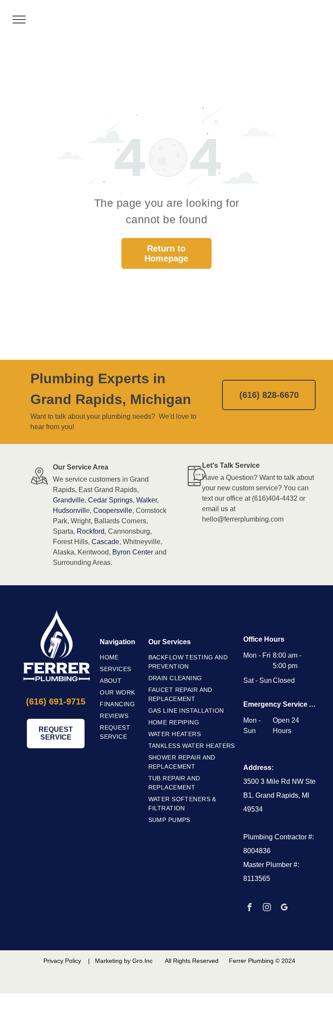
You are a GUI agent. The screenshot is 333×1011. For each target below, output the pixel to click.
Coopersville (112, 510)
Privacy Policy (62, 960)
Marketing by (113, 960)
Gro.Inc (142, 960)
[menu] (19, 19)
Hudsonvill (69, 510)
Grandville (69, 500)
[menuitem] (128, 657)
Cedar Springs (110, 500)
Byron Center (132, 552)
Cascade (105, 541)
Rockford (90, 531)
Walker (146, 500)
